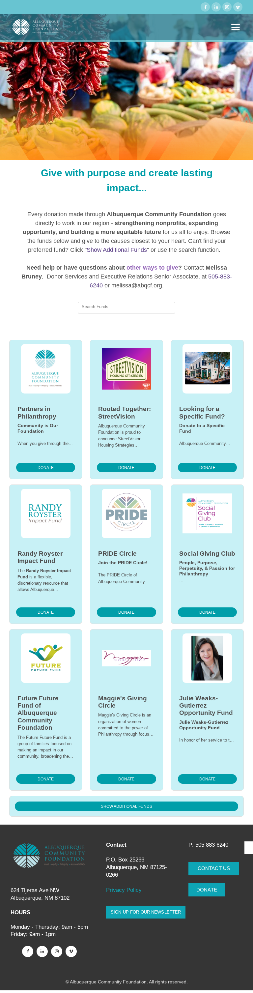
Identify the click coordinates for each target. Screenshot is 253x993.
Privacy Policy (124, 890)
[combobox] (126, 308)
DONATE (206, 889)
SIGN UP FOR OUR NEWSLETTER (146, 912)
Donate (46, 467)
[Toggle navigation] (235, 27)
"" (117, 250)
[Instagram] (227, 7)
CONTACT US (214, 868)
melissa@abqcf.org (136, 285)
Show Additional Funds (126, 806)
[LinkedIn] (216, 7)
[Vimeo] (237, 7)
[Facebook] (205, 7)
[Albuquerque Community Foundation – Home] (36, 27)
